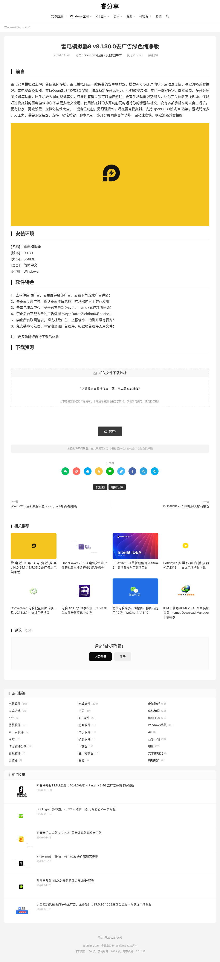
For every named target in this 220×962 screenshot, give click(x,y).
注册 (123, 656)
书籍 (84, 711)
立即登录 (100, 656)
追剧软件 (87, 725)
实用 (116, 16)
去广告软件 (19, 732)
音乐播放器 (88, 753)
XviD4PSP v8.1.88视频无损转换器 (186, 506)
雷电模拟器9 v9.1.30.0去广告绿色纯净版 (110, 46)
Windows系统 (160, 725)
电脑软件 (117, 487)
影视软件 (17, 753)
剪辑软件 (156, 760)
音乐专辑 (157, 739)
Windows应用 (79, 16)
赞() (110, 431)
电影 (154, 746)
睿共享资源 (97, 448)
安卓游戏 (18, 711)
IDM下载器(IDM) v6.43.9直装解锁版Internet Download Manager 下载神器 (186, 612)
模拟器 (100, 487)
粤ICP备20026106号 (110, 937)
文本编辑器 (157, 753)
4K (152, 732)
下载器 (85, 746)
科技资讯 (145, 16)
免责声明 (132, 945)
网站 (14, 739)
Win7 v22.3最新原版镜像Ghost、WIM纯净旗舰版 (44, 506)
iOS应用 (101, 16)
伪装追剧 (157, 711)
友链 (159, 16)
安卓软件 (88, 703)
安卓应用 (57, 16)
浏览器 (15, 760)
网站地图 (121, 945)
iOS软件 (86, 718)
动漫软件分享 (20, 746)
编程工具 (157, 718)
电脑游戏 (157, 703)
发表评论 (133, 388)
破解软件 (87, 739)
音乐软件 (87, 732)
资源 (129, 16)
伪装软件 (17, 725)
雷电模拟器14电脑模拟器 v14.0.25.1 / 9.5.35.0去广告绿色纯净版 (34, 567)
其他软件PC (114, 55)
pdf (14, 718)
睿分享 (110, 6)
